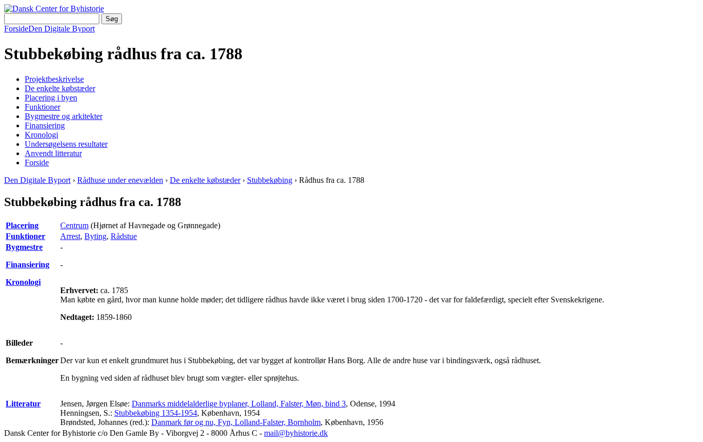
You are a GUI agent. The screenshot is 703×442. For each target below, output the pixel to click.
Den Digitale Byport (61, 28)
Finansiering (45, 125)
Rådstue (124, 236)
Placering (22, 225)
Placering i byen (51, 97)
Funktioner (42, 107)
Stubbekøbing (269, 180)
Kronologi (41, 134)
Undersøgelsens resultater (66, 144)
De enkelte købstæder (60, 88)
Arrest (70, 236)
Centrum (74, 225)
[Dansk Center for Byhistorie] (54, 8)
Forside (16, 28)
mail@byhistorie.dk (296, 433)
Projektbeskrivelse (54, 79)
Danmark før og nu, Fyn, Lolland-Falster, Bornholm (236, 422)
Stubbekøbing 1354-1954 (155, 413)
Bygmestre (24, 247)
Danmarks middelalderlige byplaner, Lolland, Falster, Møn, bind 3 (239, 403)
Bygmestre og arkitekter (63, 116)
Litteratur (23, 403)
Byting (95, 236)
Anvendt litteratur (53, 153)
